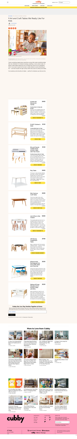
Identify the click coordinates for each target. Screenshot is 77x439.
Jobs (8, 433)
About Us (36, 419)
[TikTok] (49, 419)
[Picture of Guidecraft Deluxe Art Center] (19, 110)
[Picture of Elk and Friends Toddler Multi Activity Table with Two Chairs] (19, 156)
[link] (15, 343)
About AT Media (10, 432)
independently (12, 58)
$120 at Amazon (38, 164)
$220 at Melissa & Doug (38, 302)
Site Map (35, 422)
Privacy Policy (30, 317)
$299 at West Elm (37, 207)
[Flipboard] (45, 421)
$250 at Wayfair (38, 278)
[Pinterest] (11, 28)
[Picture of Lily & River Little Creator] (19, 224)
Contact (35, 420)
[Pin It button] (45, 54)
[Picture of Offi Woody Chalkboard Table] (19, 247)
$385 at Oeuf (38, 182)
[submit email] (69, 422)
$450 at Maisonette (38, 117)
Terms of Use (25, 317)
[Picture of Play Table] (19, 179)
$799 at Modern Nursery (38, 253)
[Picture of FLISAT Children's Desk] (19, 133)
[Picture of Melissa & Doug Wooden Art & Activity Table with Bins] (19, 293)
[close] (76, 435)
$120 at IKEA (38, 139)
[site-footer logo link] (9, 430)
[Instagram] (49, 417)
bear (34, 179)
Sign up (12, 314)
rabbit (38, 179)
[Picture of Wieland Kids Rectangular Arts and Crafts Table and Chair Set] (19, 270)
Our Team (36, 417)
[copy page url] (15, 28)
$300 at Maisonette (38, 230)
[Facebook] (9, 28)
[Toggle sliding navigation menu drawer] (7, 2)
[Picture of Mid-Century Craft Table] (19, 202)
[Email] (13, 28)
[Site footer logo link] (15, 419)
